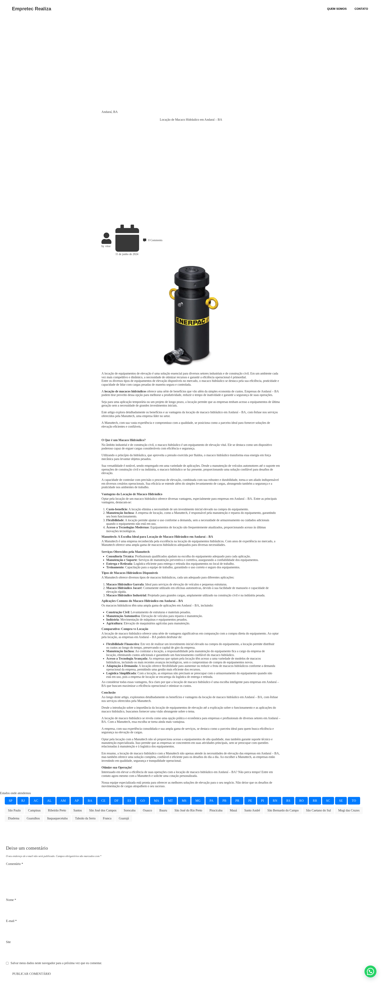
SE (341, 800)
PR (237, 800)
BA (115, 112)
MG (198, 800)
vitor (108, 246)
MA (156, 800)
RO (301, 800)
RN (275, 800)
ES (129, 800)
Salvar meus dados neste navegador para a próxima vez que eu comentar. (56, 963)
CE (103, 800)
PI (262, 800)
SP (10, 800)
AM (63, 800)
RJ (23, 800)
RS (288, 800)
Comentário (14, 864)
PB (224, 800)
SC (328, 800)
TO (354, 800)
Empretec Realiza (31, 8)
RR (315, 800)
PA (211, 800)
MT (170, 800)
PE (250, 800)
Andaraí (106, 112)
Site (8, 942)
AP (77, 800)
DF (116, 800)
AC (36, 800)
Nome (11, 899)
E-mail (11, 921)
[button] (370, 971)
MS (184, 800)
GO (142, 800)
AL (49, 800)
